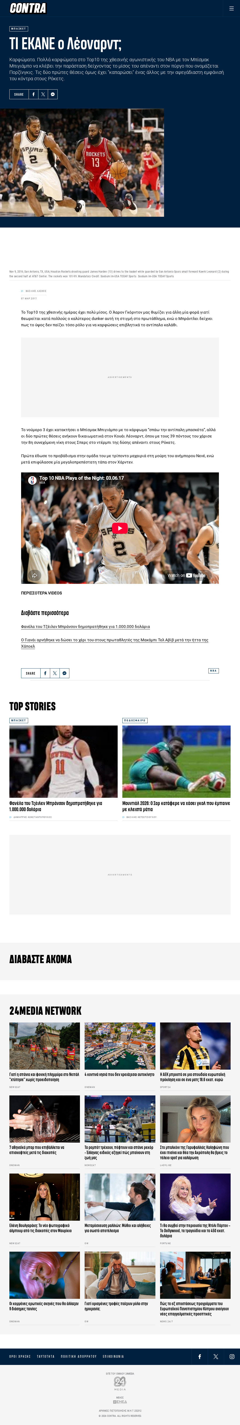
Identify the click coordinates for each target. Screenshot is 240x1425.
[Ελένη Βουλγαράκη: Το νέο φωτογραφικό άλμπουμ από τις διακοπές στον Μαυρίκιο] (44, 1197)
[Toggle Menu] (231, 8)
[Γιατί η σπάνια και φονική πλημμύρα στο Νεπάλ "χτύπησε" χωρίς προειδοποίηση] (44, 1046)
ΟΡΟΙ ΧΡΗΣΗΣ (20, 1356)
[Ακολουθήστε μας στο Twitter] (216, 1356)
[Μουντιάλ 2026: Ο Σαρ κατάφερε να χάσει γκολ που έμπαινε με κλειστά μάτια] (176, 762)
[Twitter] (43, 94)
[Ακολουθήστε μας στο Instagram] (232, 1356)
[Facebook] (33, 94)
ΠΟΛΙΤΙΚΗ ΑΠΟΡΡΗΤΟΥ (79, 1356)
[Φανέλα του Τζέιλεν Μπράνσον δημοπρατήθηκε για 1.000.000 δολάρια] (63, 762)
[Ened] (120, 1401)
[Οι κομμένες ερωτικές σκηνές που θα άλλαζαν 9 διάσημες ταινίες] (44, 1275)
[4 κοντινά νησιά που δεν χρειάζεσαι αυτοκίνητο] (120, 1046)
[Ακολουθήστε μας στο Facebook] (199, 1356)
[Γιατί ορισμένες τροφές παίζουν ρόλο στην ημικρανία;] (120, 1275)
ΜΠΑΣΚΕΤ (18, 720)
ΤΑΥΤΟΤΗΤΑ (46, 1356)
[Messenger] (53, 94)
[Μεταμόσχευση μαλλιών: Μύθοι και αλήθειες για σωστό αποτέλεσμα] (120, 1197)
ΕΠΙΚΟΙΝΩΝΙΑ (113, 1356)
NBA (213, 670)
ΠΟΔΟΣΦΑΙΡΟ (135, 720)
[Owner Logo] (120, 1383)
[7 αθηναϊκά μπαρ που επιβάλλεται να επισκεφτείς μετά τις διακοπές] (44, 1119)
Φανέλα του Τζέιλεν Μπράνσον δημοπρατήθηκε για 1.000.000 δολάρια (85, 626)
